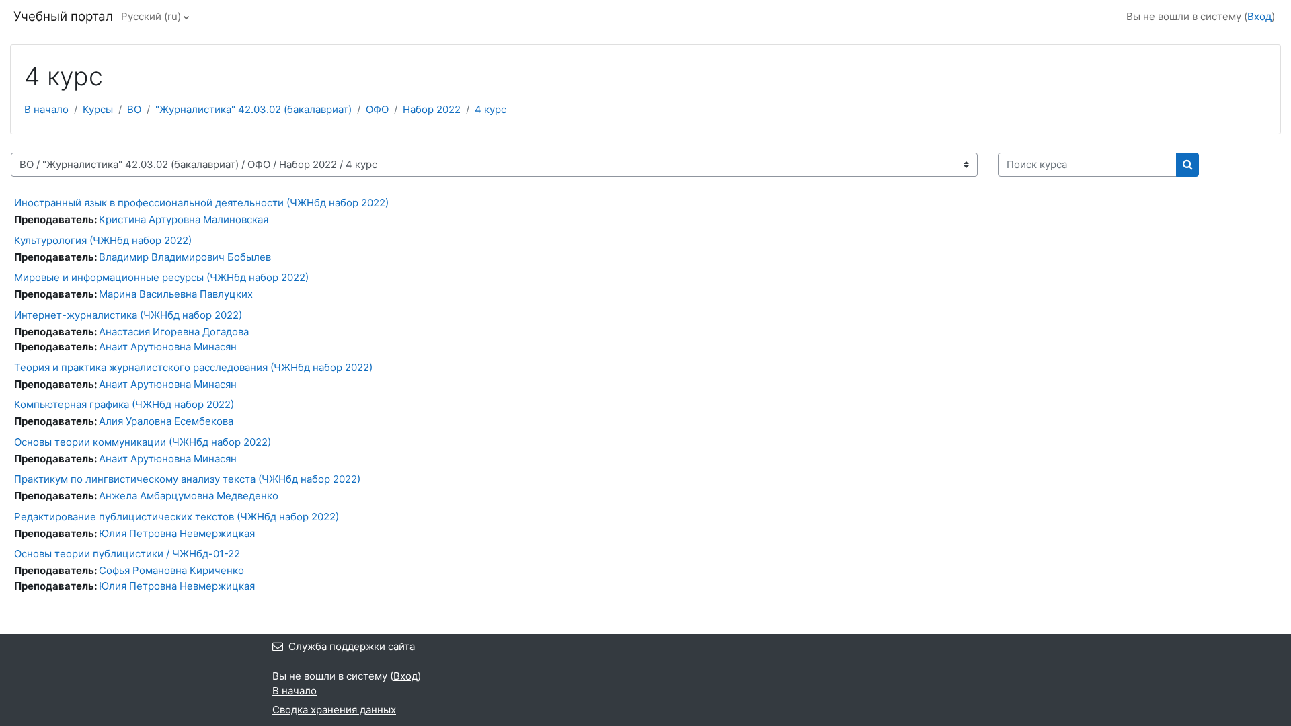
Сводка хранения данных (334, 709)
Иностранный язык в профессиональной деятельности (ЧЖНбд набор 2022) (201, 202)
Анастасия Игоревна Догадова (174, 331)
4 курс (490, 109)
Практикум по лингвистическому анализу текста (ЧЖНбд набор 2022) (187, 479)
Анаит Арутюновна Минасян (168, 346)
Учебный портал (63, 16)
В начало (46, 109)
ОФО (377, 109)
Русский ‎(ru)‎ (151, 16)
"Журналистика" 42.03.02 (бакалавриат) (253, 109)
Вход (1259, 16)
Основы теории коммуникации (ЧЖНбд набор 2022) (142, 442)
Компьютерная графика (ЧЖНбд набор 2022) (124, 404)
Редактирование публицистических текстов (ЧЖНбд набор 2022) (176, 516)
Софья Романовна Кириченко (171, 570)
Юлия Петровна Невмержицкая (177, 533)
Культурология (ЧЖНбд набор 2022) (103, 240)
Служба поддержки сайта (351, 646)
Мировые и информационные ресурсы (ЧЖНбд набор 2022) (161, 277)
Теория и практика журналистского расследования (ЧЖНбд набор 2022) (193, 367)
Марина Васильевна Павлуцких (176, 294)
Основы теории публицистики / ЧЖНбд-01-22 (127, 553)
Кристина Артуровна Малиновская (183, 219)
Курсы (98, 109)
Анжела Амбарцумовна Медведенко (188, 495)
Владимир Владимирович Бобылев (185, 257)
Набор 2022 (432, 109)
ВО (134, 109)
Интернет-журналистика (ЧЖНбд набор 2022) (128, 315)
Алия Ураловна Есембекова (166, 421)
